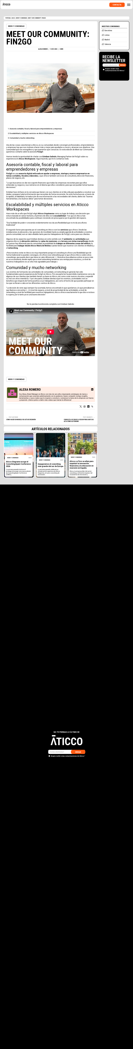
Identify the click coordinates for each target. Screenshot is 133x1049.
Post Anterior (13, 417)
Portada (8, 18)
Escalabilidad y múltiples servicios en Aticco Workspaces (32, 133)
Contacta (117, 5)
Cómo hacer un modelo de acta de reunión (21, 419)
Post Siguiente (87, 417)
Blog (13, 18)
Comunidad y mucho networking (22, 138)
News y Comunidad (21, 18)
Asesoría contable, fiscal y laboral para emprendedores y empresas (36, 129)
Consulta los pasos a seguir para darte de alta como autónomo (79, 420)
